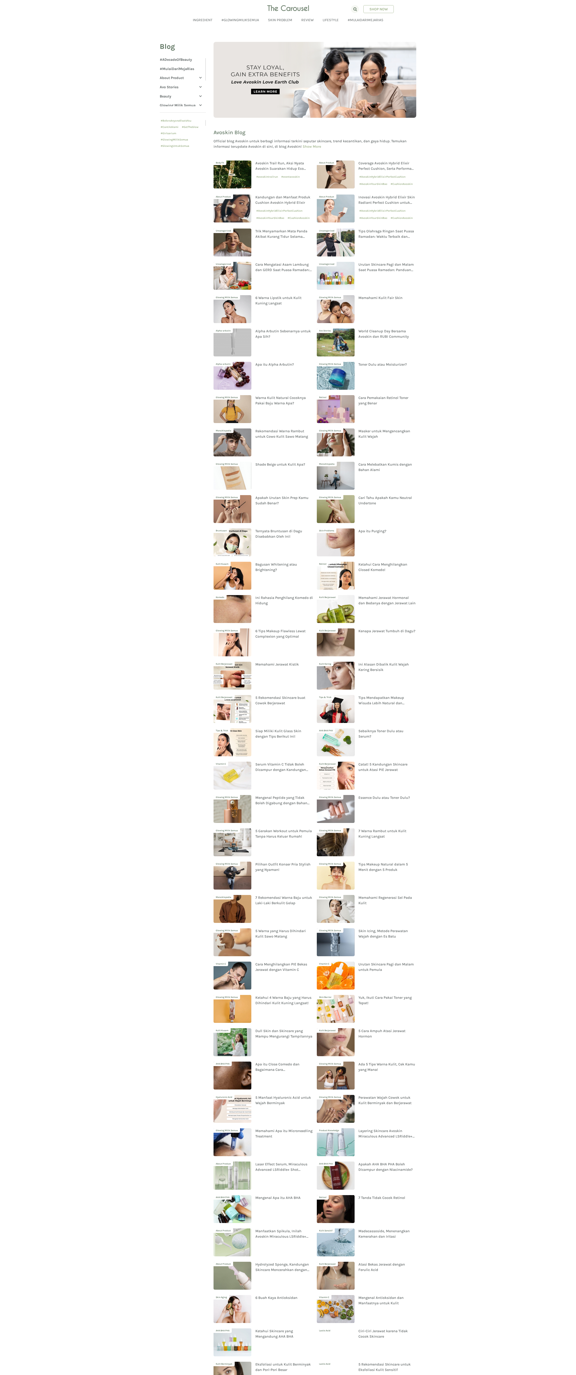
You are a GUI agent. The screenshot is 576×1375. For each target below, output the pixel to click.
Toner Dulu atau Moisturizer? (382, 364)
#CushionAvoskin (402, 184)
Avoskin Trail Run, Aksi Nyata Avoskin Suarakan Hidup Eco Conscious (279, 168)
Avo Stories (169, 87)
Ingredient (202, 20)
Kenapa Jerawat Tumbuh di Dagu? (386, 631)
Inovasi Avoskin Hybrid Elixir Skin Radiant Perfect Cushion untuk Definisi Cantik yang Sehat (386, 202)
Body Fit (220, 162)
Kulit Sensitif (326, 1230)
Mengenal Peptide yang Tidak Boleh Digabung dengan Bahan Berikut (281, 803)
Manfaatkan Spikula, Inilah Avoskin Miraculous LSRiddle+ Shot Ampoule (280, 1236)
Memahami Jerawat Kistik (277, 664)
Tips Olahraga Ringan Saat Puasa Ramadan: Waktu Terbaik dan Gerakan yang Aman (386, 236)
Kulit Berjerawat (327, 597)
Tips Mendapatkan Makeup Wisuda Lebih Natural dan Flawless (381, 703)
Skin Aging (221, 1297)
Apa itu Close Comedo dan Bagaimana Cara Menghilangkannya (277, 1069)
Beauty (165, 96)
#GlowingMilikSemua (240, 20)
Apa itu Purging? (372, 531)
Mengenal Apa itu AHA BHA (278, 1198)
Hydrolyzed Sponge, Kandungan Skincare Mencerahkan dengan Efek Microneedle (282, 1269)
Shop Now (378, 9)
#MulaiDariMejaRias (365, 20)
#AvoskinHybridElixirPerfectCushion (382, 176)
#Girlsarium (168, 133)
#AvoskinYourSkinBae (373, 184)
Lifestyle (331, 20)
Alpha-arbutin (223, 330)
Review (307, 20)
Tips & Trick (325, 697)
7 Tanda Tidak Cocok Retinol (381, 1198)
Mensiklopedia (223, 430)
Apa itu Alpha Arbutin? (274, 364)
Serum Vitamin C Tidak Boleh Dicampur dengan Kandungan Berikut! (280, 769)
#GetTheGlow (190, 127)
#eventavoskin (290, 176)
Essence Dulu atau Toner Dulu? (384, 797)
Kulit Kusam (222, 564)
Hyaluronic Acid (224, 1097)
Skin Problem (280, 20)
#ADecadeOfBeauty (176, 59)
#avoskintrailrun (267, 176)
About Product (172, 78)
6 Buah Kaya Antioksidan (276, 1298)
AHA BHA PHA (326, 730)
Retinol (322, 397)
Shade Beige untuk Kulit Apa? (280, 464)
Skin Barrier (325, 997)
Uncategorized (223, 230)
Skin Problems (326, 530)
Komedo (220, 597)
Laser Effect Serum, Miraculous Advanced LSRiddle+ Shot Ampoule (281, 1169)
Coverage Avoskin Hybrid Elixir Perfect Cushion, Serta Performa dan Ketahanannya (385, 168)
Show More (312, 146)
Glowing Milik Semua (178, 105)
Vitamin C (221, 764)
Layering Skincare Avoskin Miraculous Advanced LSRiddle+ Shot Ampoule (385, 1136)
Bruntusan (221, 530)
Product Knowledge (329, 1130)
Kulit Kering (325, 664)
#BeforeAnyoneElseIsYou (176, 120)
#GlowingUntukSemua (175, 145)
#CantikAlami (169, 127)
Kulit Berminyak (224, 1364)
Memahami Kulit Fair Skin (380, 298)
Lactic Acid (324, 1330)
